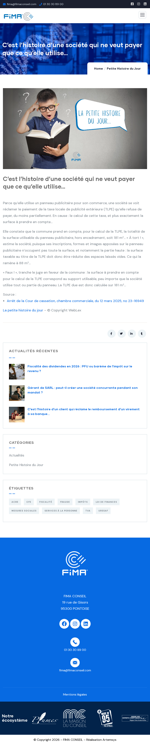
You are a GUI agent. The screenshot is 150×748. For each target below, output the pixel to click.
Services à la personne (61, 510)
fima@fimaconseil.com (21, 4)
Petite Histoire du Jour (124, 69)
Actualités (16, 455)
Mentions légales (75, 694)
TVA (87, 510)
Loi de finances (106, 502)
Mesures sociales (24, 510)
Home (98, 69)
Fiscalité (45, 502)
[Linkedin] (86, 624)
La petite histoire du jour (23, 310)
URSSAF (103, 510)
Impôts (83, 502)
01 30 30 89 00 (53, 4)
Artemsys (109, 740)
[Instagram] (75, 624)
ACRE (15, 502)
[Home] (75, 563)
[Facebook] (64, 624)
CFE (28, 502)
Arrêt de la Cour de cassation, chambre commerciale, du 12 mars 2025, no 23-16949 (75, 301)
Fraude (65, 502)
